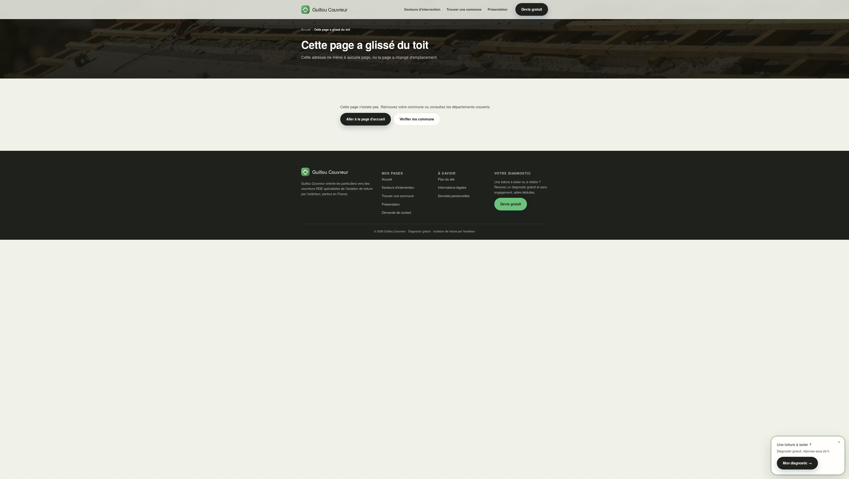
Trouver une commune (464, 9)
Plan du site (446, 179)
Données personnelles (453, 195)
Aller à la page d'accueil (365, 119)
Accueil (306, 29)
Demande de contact (396, 212)
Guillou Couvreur (329, 9)
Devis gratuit (531, 9)
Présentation (497, 9)
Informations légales (452, 187)
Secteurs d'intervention (422, 9)
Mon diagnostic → (797, 463)
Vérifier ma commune (417, 119)
